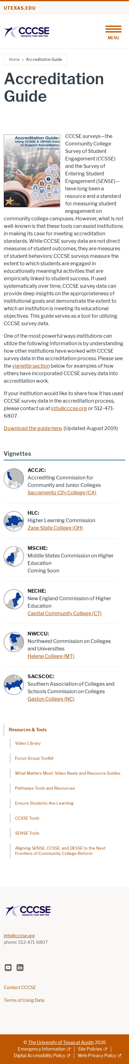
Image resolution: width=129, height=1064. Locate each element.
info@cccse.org (69, 408)
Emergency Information (41, 1049)
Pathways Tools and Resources (45, 788)
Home (14, 59)
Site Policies (90, 1049)
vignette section (31, 366)
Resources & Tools (28, 730)
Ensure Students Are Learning (44, 803)
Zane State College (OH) (55, 528)
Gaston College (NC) (51, 699)
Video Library (28, 743)
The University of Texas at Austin (61, 1042)
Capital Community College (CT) (65, 613)
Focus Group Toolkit (34, 758)
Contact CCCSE (20, 987)
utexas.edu (20, 8)
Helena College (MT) (51, 656)
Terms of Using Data (24, 1000)
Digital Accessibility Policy (39, 1055)
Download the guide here (33, 428)
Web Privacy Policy (97, 1055)
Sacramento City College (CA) (62, 493)
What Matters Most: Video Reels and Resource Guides (68, 773)
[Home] (27, 31)
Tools (27, 818)
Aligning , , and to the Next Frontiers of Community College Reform (60, 851)
